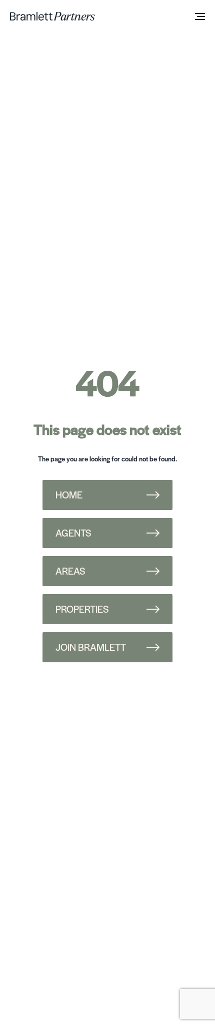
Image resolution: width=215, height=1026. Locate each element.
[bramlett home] (52, 16)
